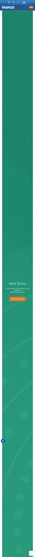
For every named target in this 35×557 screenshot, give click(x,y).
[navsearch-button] (18, 2)
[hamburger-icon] (31, 7)
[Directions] (9, 2)
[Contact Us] (13, 2)
